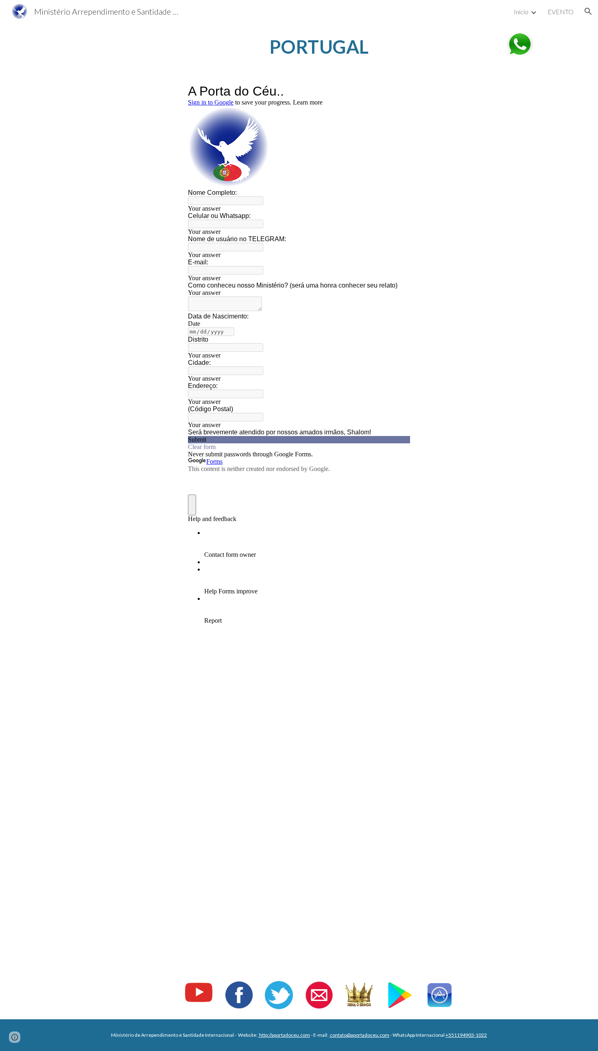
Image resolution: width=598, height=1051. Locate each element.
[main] (319, 47)
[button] (588, 11)
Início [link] (521, 11)
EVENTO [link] (561, 11)
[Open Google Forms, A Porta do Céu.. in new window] (397, 91)
